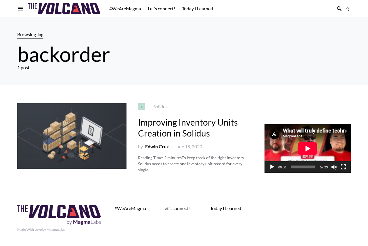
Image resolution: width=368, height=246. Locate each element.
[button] (348, 8)
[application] (307, 148)
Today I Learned (225, 208)
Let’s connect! (176, 208)
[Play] (272, 167)
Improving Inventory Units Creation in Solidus (188, 127)
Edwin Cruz (157, 146)
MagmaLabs (56, 229)
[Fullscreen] (343, 167)
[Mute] (334, 167)
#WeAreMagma (130, 208)
